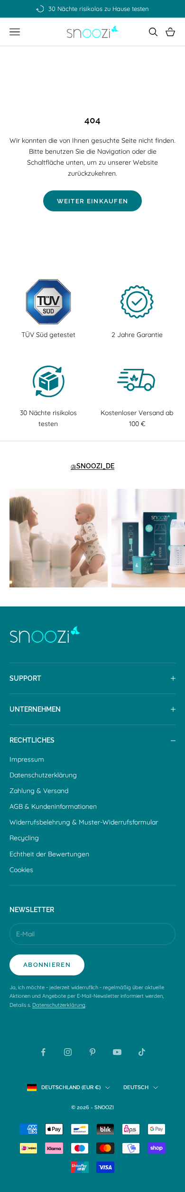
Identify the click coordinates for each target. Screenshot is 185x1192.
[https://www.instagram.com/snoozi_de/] (58, 538)
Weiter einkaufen (93, 201)
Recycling (24, 838)
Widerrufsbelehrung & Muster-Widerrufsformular (83, 822)
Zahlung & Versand (38, 790)
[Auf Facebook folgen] (43, 1052)
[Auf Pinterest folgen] (92, 1052)
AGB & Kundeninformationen (53, 806)
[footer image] (92, 635)
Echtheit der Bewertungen (49, 854)
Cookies (21, 869)
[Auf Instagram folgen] (68, 1052)
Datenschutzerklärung (43, 775)
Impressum (26, 759)
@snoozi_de (92, 466)
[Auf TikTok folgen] (142, 1052)
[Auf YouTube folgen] (117, 1052)
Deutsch (135, 1087)
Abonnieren (47, 964)
